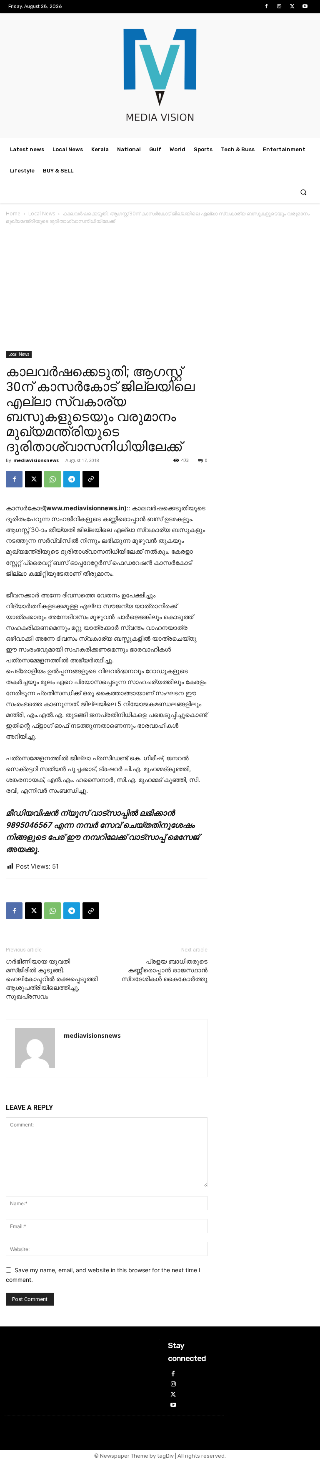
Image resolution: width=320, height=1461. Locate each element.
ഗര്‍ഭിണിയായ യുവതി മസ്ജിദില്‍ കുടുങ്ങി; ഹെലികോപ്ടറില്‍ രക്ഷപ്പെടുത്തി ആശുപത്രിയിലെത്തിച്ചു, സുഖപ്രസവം (52, 979)
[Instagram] (278, 6)
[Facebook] (266, 6)
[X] (292, 6)
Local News (41, 213)
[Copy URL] (90, 479)
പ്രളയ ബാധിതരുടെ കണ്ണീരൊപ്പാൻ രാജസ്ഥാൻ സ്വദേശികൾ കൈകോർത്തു (165, 970)
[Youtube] (305, 6)
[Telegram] (71, 479)
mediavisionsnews (36, 460)
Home (13, 213)
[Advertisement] (160, 288)
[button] (303, 192)
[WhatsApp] (52, 479)
